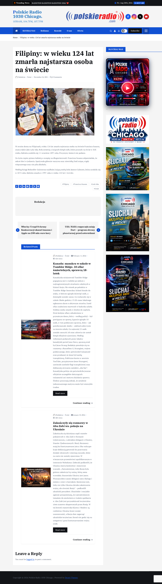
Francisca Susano (80, 184)
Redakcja (21, 77)
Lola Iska (95, 184)
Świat (29, 77)
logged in (30, 559)
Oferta (80, 30)
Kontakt (57, 30)
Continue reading (82, 403)
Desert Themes (71, 577)
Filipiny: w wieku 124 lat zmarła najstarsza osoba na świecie (45, 37)
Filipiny (66, 184)
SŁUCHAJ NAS (29, 30)
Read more (60, 393)
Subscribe (135, 30)
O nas (69, 30)
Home (15, 37)
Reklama (45, 30)
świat (97, 189)
